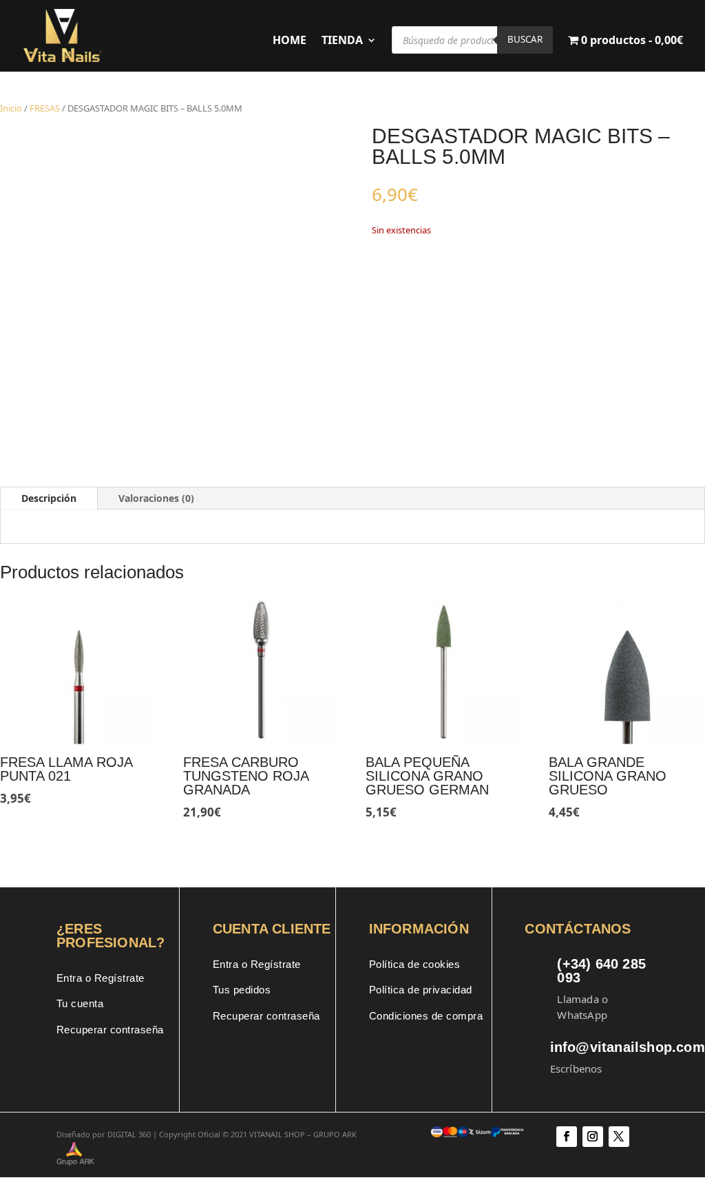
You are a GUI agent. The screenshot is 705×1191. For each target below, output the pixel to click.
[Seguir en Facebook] (566, 1136)
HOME (289, 41)
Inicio (11, 108)
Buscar (525, 39)
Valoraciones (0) (156, 498)
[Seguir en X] (619, 1136)
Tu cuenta (80, 1003)
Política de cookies (415, 964)
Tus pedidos (242, 989)
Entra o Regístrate (100, 978)
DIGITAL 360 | (132, 1134)
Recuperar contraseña (110, 1029)
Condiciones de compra (426, 1016)
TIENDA (342, 41)
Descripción (48, 498)
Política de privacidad (420, 989)
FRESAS (45, 108)
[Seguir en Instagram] (592, 1136)
